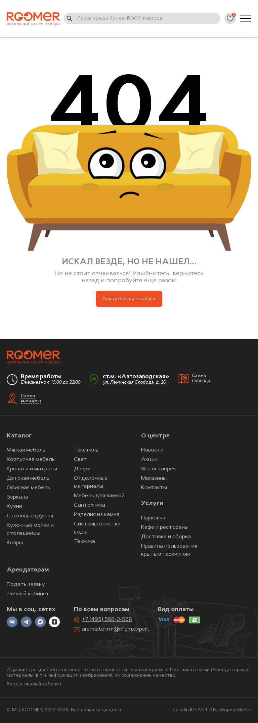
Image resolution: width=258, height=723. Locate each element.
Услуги (152, 504)
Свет (80, 459)
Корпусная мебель (31, 459)
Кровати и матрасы (32, 469)
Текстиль (86, 450)
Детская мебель (28, 478)
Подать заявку (26, 584)
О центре (155, 436)
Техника (84, 541)
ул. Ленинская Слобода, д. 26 (134, 382)
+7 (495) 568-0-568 (107, 619)
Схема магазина (31, 398)
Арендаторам (28, 570)
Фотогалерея (158, 469)
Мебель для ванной (99, 496)
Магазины (154, 478)
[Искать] (69, 18)
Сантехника (89, 505)
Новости (152, 450)
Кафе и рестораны (164, 527)
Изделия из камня (96, 514)
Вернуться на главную (129, 298)
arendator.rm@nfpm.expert (115, 629)
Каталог (19, 436)
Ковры (15, 543)
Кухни (14, 506)
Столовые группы (30, 516)
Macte (243, 710)
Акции (149, 459)
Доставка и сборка (166, 537)
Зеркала (17, 497)
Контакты (154, 488)
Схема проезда (201, 378)
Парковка (153, 518)
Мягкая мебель (26, 450)
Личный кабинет (28, 594)
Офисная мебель (28, 488)
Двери (82, 469)
